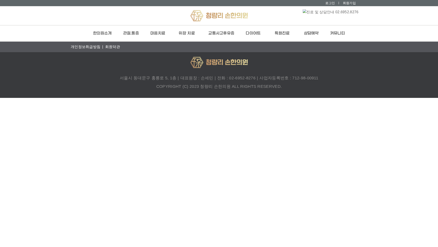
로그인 (330, 3)
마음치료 (157, 33)
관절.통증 (131, 33)
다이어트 (253, 33)
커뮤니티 (337, 33)
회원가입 (349, 3)
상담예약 (311, 33)
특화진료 (282, 33)
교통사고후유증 (221, 33)
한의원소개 (102, 33)
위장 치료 (187, 33)
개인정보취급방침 (85, 47)
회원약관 (112, 47)
